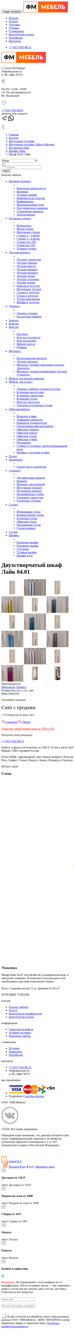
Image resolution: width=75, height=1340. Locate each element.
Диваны (14, 306)
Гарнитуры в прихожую (31, 466)
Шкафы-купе (25, 555)
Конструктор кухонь (21, 34)
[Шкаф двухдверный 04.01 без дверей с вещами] (57, 680)
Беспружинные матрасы (32, 358)
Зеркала (13, 320)
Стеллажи (23, 549)
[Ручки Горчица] (12, 611)
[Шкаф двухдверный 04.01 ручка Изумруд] (12, 629)
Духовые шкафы (27, 194)
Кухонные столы (27, 398)
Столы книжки (26, 528)
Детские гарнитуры (29, 259)
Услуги (13, 1010)
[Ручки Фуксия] (12, 680)
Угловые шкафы (27, 552)
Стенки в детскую (28, 292)
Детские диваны (27, 262)
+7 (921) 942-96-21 (20, 47)
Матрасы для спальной (31, 484)
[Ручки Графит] (57, 611)
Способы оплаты (33, 1096)
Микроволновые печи (30, 204)
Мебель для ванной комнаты (26, 378)
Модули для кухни (28, 402)
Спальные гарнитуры (30, 497)
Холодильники (26, 214)
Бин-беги (22, 334)
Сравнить (11, 722)
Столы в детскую (27, 295)
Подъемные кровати (29, 490)
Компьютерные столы (30, 515)
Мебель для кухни (21, 381)
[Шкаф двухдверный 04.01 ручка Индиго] (57, 629)
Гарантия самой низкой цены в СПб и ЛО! (28, 728)
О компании (16, 31)
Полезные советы (20, 1035)
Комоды (14, 323)
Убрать (26, 722)
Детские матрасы (27, 272)
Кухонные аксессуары (30, 392)
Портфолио (16, 37)
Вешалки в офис (27, 416)
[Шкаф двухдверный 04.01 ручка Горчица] (57, 594)
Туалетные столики (29, 500)
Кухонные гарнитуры (30, 395)
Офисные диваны (28, 429)
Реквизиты (15, 1051)
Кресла (14, 327)
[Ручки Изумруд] (35, 629)
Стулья (13, 532)
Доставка (14, 24)
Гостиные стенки (20, 218)
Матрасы (15, 351)
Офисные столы (27, 436)
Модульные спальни (29, 487)
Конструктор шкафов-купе (25, 1013)
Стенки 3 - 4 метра (28, 238)
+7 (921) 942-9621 (12, 110)
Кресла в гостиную (28, 337)
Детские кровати (27, 269)
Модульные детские (29, 289)
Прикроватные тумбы (30, 494)
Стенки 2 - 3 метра (28, 235)
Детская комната (20, 252)
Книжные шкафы (27, 542)
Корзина (14, 1166)
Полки (13, 456)
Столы (14, 504)
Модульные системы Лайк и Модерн (31, 144)
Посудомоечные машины (32, 208)
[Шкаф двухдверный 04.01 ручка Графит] (35, 611)
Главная (14, 134)
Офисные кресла (27, 432)
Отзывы (14, 27)
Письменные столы (29, 524)
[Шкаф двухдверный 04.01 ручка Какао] (35, 646)
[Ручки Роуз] (35, 663)
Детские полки (26, 276)
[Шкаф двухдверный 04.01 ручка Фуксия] (57, 663)
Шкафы (14, 535)
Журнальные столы (29, 511)
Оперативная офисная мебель (35, 426)
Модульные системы (21, 141)
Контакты (15, 41)
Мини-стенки (25, 228)
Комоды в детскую (28, 285)
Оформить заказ (45, 1166)
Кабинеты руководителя (32, 422)
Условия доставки (20, 1032)
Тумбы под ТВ (26, 245)
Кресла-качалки (26, 340)
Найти (6, 171)
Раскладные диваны (29, 316)
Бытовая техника (20, 181)
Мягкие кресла (26, 344)
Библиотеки (24, 225)
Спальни (15, 470)
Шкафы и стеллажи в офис (33, 452)
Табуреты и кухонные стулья (34, 405)
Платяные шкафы (27, 545)
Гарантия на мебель (21, 1029)
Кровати (22, 481)
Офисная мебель (20, 409)
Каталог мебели (18, 1007)
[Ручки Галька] (35, 594)
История (14, 1048)
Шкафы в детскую (28, 302)
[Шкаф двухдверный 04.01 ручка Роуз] (12, 663)
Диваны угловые (27, 313)
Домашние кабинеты (30, 419)
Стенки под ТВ (26, 242)
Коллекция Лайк (19, 147)
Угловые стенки (26, 248)
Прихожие (16, 459)
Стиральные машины (30, 211)
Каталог (14, 18)
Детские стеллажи (28, 279)
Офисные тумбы (27, 439)
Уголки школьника (28, 299)
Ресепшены (24, 442)
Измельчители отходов (31, 198)
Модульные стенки (28, 232)
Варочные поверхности (31, 188)
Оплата (13, 21)
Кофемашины (25, 201)
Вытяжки (22, 191)
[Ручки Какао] (57, 646)
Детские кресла (26, 266)
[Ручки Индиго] (12, 646)
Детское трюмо (26, 282)
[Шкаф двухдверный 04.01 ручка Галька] (12, 594)
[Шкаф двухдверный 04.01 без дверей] (35, 680)
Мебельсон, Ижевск (13, 687)
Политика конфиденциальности (21, 1151)
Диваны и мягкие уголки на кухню (38, 388)
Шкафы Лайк (17, 151)
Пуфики (22, 347)
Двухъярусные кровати (31, 477)
